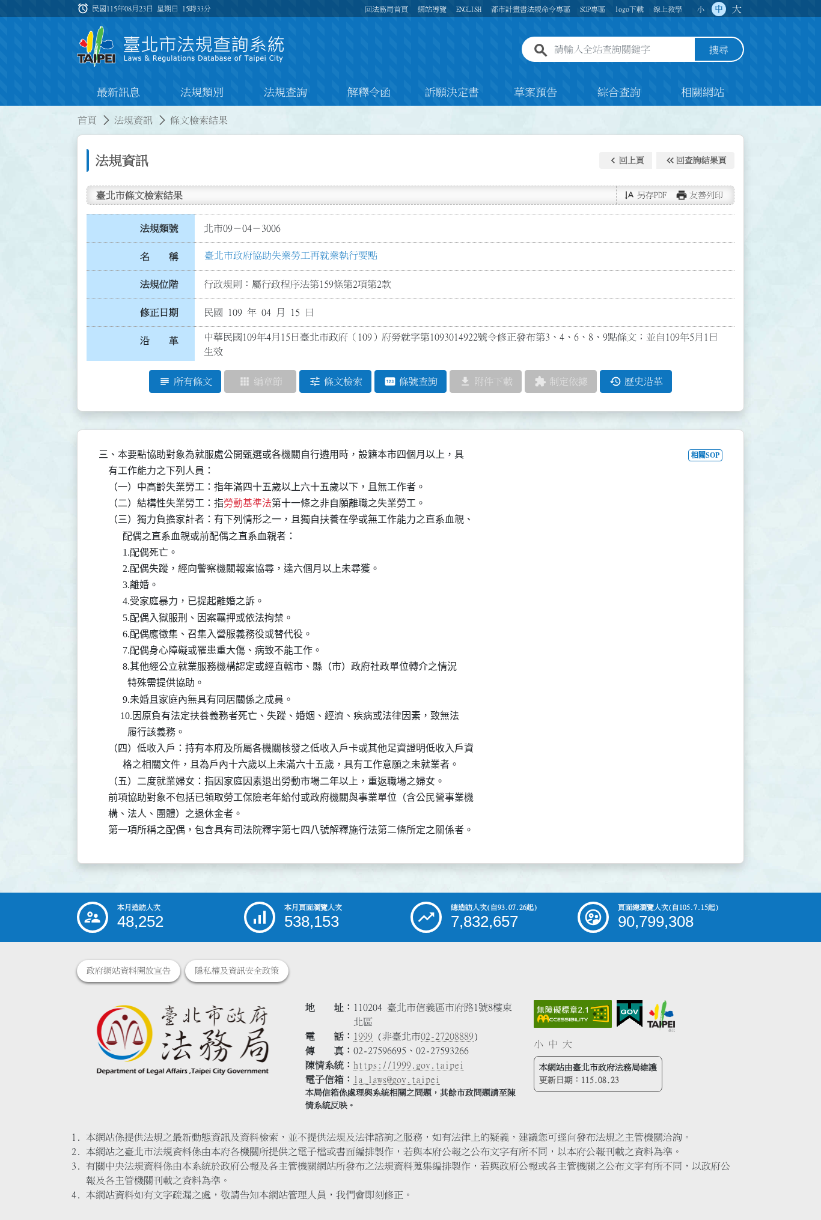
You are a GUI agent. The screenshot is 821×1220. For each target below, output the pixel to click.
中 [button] (719, 9)
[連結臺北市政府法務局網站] (182, 1039)
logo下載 (629, 9)
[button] (625, 160)
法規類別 (202, 92)
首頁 (87, 120)
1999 (363, 1036)
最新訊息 (118, 92)
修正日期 (159, 312)
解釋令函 (369, 92)
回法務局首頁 (386, 9)
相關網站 (702, 92)
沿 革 (159, 340)
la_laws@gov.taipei (396, 1079)
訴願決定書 (452, 92)
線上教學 (667, 9)
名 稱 (159, 256)
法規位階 (159, 284)
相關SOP (705, 455)
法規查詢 (285, 92)
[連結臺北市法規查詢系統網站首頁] (181, 46)
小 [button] (700, 9)
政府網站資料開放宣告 (129, 971)
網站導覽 (432, 9)
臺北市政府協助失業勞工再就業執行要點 (290, 255)
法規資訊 (133, 120)
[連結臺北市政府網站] (661, 1015)
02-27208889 (447, 1036)
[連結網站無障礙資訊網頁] (573, 1014)
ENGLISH (468, 9)
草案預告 (535, 92)
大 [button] (737, 9)
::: (7, 113)
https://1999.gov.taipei (408, 1065)
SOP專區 (592, 9)
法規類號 (159, 228)
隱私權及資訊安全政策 (237, 971)
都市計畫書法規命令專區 (530, 9)
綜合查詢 (619, 92)
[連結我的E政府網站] (629, 1014)
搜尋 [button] (718, 50)
